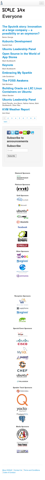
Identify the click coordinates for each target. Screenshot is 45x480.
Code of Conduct (9, 472)
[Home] (1, 3)
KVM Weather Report (16, 109)
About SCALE (7, 470)
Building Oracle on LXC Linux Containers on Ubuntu (22, 90)
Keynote (7, 65)
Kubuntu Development (17, 41)
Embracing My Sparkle (17, 73)
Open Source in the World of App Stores (21, 55)
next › (6, 121)
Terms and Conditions (32, 470)
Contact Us (18, 470)
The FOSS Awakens (15, 80)
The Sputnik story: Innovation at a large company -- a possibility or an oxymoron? (22, 29)
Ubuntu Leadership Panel (19, 49)
